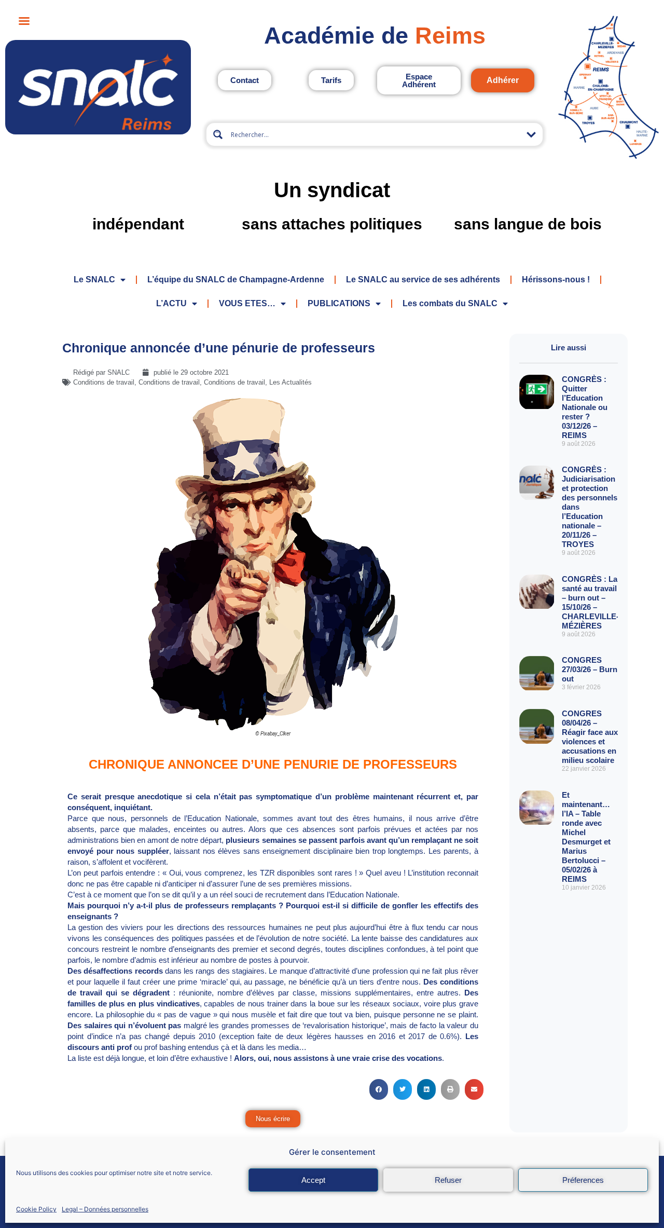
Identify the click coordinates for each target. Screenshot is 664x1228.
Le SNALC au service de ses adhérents (423, 279)
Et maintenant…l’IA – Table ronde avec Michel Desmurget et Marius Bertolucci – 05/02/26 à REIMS (586, 836)
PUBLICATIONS (339, 303)
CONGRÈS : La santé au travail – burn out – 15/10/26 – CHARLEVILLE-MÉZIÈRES (590, 602)
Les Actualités (290, 382)
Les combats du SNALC (450, 303)
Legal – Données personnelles (105, 1209)
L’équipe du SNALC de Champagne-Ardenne (235, 279)
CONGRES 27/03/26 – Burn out (589, 669)
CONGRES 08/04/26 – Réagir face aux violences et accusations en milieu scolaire (590, 737)
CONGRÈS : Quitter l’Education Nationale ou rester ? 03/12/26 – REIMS (584, 407)
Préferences (583, 1180)
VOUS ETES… (247, 303)
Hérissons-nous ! (556, 279)
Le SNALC (94, 279)
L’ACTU (171, 303)
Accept (313, 1180)
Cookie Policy (36, 1209)
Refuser (448, 1180)
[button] (378, 1089)
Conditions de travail (103, 382)
